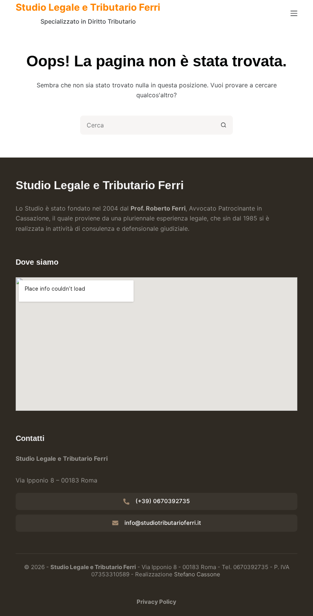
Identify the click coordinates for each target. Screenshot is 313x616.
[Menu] (293, 13)
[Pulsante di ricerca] (223, 125)
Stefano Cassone (197, 574)
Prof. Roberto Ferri (158, 208)
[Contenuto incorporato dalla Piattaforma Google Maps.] (156, 344)
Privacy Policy (156, 601)
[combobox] (148, 125)
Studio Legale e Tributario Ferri (88, 7)
